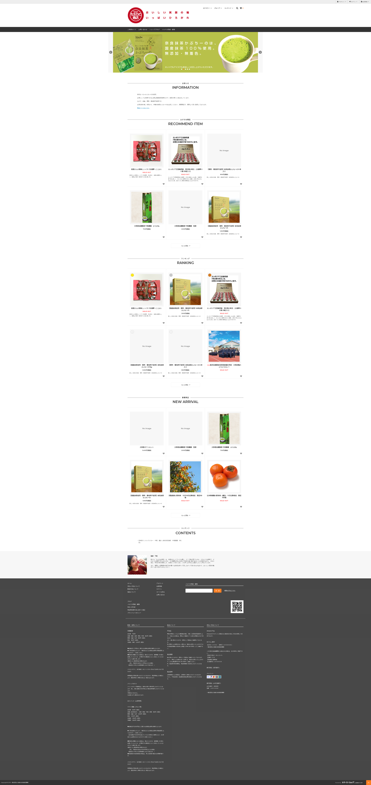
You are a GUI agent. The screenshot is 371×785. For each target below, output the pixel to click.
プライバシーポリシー (134, 613)
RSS (129, 607)
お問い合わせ (143, 29)
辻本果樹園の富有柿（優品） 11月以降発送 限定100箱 (224, 496)
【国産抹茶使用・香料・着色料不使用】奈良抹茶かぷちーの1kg (147, 366)
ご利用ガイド (132, 29)
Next (260, 52)
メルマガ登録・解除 (168, 29)
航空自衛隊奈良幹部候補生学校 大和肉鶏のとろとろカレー (225, 366)
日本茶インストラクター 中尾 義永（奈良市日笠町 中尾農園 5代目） (160, 541)
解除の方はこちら (230, 590)
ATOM (133, 607)
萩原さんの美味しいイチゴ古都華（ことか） (146, 169)
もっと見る (185, 246)
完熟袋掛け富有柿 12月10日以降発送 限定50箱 (185, 496)
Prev (110, 52)
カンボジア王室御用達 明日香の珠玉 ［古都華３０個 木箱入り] (185, 170)
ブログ (130, 601)
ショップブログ (155, 29)
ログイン (353, 1)
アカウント (342, 1)
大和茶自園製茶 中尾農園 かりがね (146, 226)
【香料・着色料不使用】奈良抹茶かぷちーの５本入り (224, 170)
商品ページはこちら (143, 108)
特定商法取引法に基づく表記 (136, 610)
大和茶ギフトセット (147, 447)
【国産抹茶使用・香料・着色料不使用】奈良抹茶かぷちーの (224, 227)
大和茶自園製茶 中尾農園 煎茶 (185, 226)
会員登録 (365, 1)
